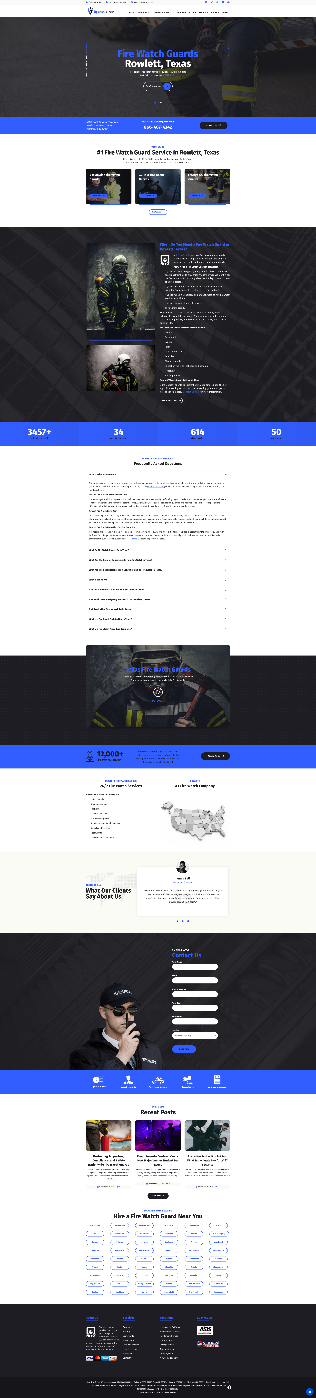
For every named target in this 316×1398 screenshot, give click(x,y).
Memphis (169, 1267)
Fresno (194, 1242)
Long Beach (218, 1242)
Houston (95, 1250)
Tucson (194, 1234)
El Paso (144, 1275)
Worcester (119, 1234)
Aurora (144, 1292)
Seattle (144, 1259)
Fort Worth (119, 1250)
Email (174, 975)
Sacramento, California (170, 1331)
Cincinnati (218, 1284)
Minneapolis (218, 1267)
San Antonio (120, 1225)
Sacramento (194, 1250)
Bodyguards (128, 1336)
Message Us (214, 756)
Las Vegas (169, 1242)
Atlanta (194, 1267)
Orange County (144, 1284)
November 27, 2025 (106, 1187)
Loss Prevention (130, 1349)
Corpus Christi (194, 1284)
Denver (144, 1267)
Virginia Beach (218, 1250)
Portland (169, 1234)
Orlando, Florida (167, 1353)
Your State (177, 1016)
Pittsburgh (193, 1292)
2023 (98, 1382)
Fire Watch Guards (148, 1392)
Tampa (218, 1275)
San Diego (120, 1292)
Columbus (144, 1234)
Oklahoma (169, 1250)
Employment (128, 1353)
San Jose (119, 1275)
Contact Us (211, 125)
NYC (95, 1234)
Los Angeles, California (170, 1327)
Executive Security (131, 1345)
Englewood (95, 1284)
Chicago (95, 1242)
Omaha (169, 1284)
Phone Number (179, 989)
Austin (119, 1267)
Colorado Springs (219, 1234)
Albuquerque (193, 1225)
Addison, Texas (166, 1340)
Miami (218, 1225)
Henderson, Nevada (169, 1336)
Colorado (95, 1259)
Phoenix (95, 1267)
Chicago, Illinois (167, 1345)
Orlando (119, 1242)
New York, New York (169, 1358)
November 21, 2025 (205, 1187)
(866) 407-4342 (153, 86)
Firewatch (127, 1327)
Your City (176, 1003)
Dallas (119, 1284)
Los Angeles (95, 1225)
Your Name (177, 962)
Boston (95, 1292)
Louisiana (144, 1242)
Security (126, 1331)
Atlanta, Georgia (167, 1349)
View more (156, 1196)
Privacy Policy (170, 1392)
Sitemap (160, 1392)
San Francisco (144, 1225)
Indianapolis (144, 1250)
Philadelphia (95, 1275)
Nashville (169, 1225)
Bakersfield (169, 1292)
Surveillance (128, 1340)
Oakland (218, 1259)
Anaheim (193, 1275)
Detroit (169, 1259)
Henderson (218, 1292)
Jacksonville (194, 1259)
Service (175, 1030)
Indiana (120, 1259)
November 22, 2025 (156, 1184)
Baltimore (169, 1275)
